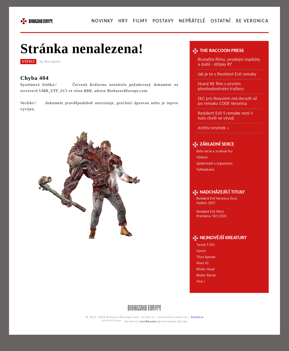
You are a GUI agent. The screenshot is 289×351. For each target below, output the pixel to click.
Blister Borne (206, 275)
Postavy (163, 21)
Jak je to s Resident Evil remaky (227, 74)
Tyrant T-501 (205, 245)
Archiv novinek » (213, 128)
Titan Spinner (206, 257)
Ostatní (221, 21)
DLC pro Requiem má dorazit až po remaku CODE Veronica (227, 101)
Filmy (140, 21)
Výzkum (202, 157)
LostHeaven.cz (150, 321)
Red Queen (52, 61)
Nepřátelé (192, 21)
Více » (200, 281)
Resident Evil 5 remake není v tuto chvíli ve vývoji (225, 116)
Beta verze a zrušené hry (214, 151)
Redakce (197, 317)
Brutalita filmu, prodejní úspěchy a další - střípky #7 (229, 62)
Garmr (201, 251)
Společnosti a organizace (214, 163)
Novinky (102, 21)
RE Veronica (252, 21)
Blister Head (205, 269)
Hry (123, 21)
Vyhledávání (205, 170)
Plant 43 (202, 263)
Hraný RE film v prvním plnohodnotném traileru (221, 86)
